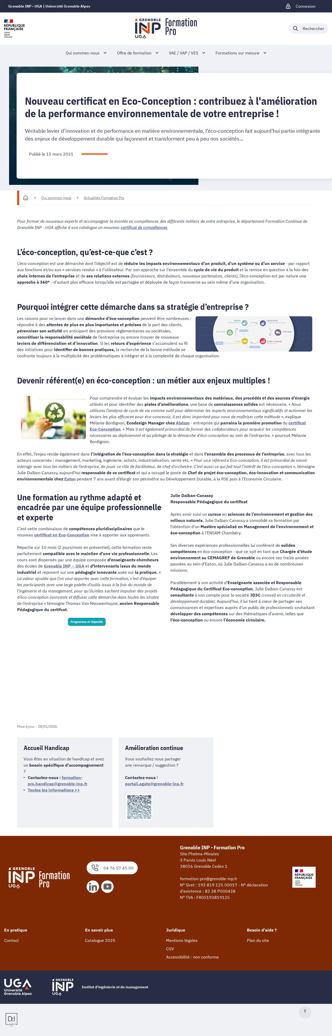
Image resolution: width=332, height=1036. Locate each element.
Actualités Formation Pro (104, 197)
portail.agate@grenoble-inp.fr (154, 783)
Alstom (183, 422)
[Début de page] (307, 1012)
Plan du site (258, 940)
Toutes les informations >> (54, 790)
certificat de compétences (144, 227)
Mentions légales (182, 940)
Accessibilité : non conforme (192, 957)
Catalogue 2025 (100, 940)
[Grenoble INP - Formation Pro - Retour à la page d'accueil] (166, 28)
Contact (11, 940)
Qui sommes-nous (56, 197)
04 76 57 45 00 (118, 868)
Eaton (70, 478)
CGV (170, 948)
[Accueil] (26, 198)
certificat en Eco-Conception (61, 534)
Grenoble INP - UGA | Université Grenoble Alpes (49, 6)
